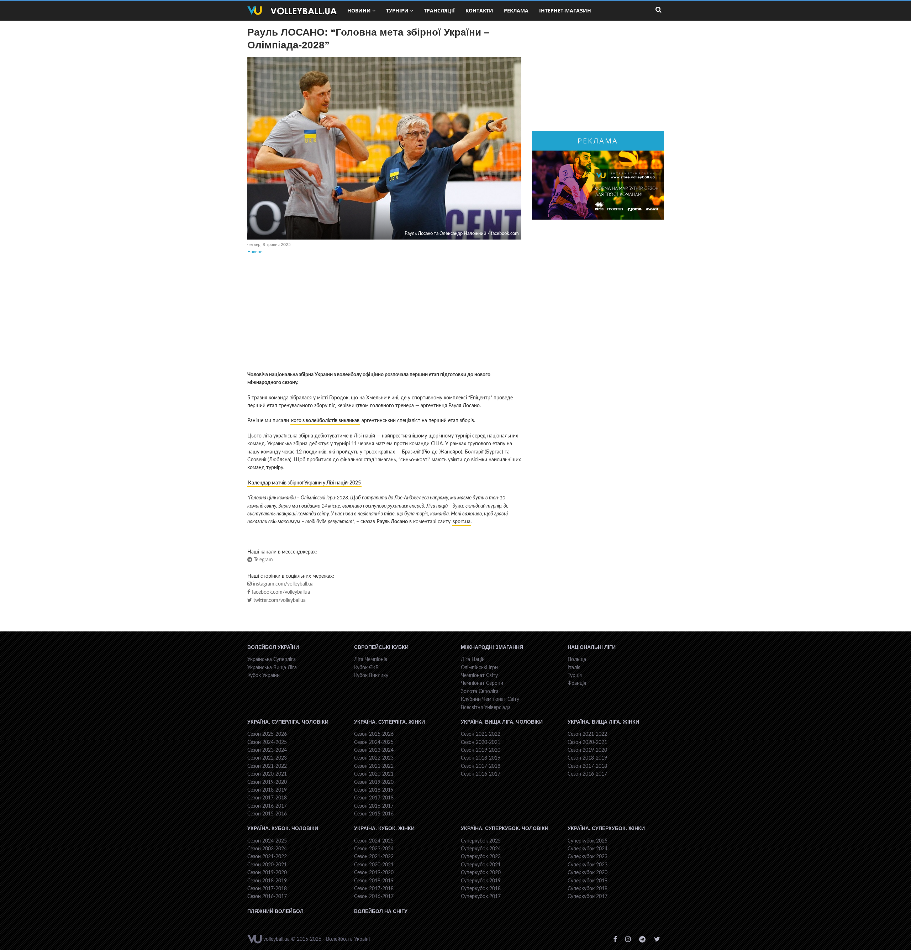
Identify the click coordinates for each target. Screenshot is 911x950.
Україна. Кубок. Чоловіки (282, 828)
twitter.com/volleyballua (279, 600)
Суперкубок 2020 (481, 872)
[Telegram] (642, 939)
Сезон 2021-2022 (267, 766)
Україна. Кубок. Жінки (384, 828)
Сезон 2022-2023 (267, 758)
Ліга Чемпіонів (370, 659)
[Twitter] (657, 939)
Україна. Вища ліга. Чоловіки (502, 722)
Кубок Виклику (371, 675)
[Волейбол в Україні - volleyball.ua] (292, 10)
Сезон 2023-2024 (267, 750)
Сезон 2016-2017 (267, 806)
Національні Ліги (592, 647)
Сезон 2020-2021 (267, 774)
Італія (574, 667)
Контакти (479, 10)
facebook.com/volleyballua (280, 592)
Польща (577, 659)
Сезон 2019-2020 (267, 782)
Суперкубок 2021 (481, 864)
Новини (255, 252)
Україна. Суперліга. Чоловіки (287, 722)
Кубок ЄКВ (366, 667)
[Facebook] (615, 939)
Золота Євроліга (480, 691)
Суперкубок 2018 (481, 888)
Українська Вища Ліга (272, 667)
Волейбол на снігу (380, 911)
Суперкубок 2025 (481, 841)
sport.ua (461, 521)
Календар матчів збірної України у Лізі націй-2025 (304, 483)
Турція (575, 675)
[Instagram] (628, 939)
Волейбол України (273, 647)
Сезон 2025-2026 (267, 734)
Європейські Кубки (381, 647)
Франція (577, 683)
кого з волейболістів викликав (325, 420)
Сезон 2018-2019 (267, 790)
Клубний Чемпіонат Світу (490, 699)
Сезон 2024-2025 (267, 742)
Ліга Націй (473, 659)
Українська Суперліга (271, 659)
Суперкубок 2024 (481, 848)
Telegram (262, 559)
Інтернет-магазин (565, 10)
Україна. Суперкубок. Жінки (606, 828)
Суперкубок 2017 (481, 896)
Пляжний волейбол (275, 911)
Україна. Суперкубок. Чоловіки (504, 828)
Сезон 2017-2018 (267, 798)
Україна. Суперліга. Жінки (389, 722)
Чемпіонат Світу (479, 675)
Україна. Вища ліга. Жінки (603, 722)
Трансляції (439, 10)
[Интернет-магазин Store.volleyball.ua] (598, 185)
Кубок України (263, 675)
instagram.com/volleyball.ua (283, 584)
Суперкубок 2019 (481, 880)
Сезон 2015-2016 (267, 814)
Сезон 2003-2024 (267, 848)
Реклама (516, 10)
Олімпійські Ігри (479, 667)
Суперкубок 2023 (481, 856)
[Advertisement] (384, 314)
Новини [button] (359, 10)
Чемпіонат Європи (482, 683)
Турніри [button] (397, 10)
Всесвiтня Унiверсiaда (486, 707)
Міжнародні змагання (492, 647)
